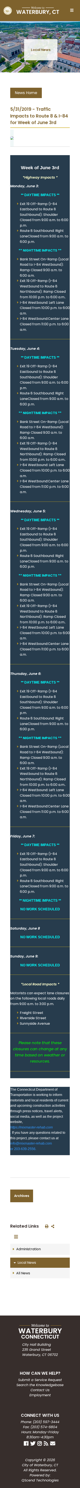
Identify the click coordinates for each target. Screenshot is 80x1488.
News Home (26, 92)
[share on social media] (51, 1226)
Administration (28, 1249)
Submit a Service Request (40, 1379)
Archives (21, 1195)
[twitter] (33, 1443)
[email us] (53, 1443)
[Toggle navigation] (73, 11)
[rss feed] (46, 1443)
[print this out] (45, 1226)
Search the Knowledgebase (40, 1385)
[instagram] (40, 1443)
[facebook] (26, 1443)
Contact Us (40, 1390)
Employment (40, 1395)
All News (23, 1273)
